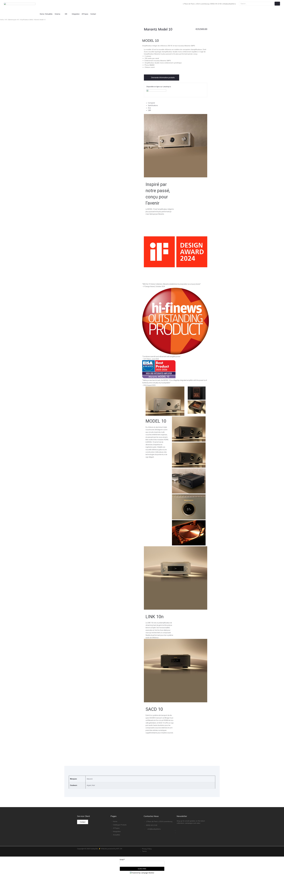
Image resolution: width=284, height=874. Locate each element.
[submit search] (277, 4)
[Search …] (256, 4)
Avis (149, 108)
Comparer (151, 103)
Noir (93, 785)
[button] (59, 14)
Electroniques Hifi (13, 19)
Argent (89, 785)
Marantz (90, 779)
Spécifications (153, 105)
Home (2, 19)
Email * (122, 859)
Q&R (149, 110)
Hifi (6, 19)
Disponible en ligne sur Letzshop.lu (158, 86)
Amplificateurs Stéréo (26, 19)
